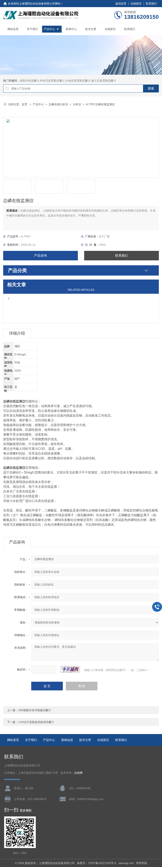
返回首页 (120, 3)
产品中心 (49, 29)
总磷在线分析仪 (58, 104)
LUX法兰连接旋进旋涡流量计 (36, 722)
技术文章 (90, 29)
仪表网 (78, 772)
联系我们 (151, 3)
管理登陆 (141, 863)
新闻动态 (67, 740)
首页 (25, 104)
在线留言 (136, 3)
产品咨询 (40, 255)
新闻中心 (71, 29)
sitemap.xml (126, 863)
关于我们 (32, 29)
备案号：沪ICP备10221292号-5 (96, 863)
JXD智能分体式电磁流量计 (34, 710)
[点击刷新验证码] (70, 669)
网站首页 (13, 29)
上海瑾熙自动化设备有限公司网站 (39, 3)
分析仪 (77, 104)
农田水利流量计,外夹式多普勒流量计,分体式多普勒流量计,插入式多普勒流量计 (68, 80)
